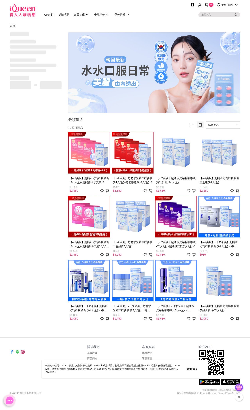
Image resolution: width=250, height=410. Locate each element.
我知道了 (192, 369)
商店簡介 (92, 358)
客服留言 (147, 358)
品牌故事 (92, 353)
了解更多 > (50, 372)
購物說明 (147, 353)
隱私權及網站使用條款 (80, 368)
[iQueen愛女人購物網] (22, 10)
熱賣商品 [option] (213, 125)
